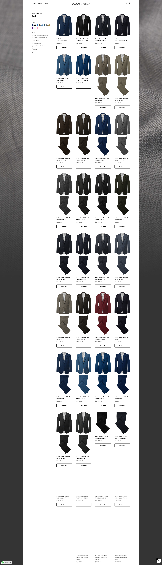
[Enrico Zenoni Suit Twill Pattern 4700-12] (64, 134)
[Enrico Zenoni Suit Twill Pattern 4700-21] (103, 254)
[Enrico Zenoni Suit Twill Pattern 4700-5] (83, 373)
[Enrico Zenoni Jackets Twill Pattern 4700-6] (83, 65)
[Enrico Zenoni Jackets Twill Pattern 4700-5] (64, 65)
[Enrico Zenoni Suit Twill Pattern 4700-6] (103, 373)
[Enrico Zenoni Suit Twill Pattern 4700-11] (122, 75)
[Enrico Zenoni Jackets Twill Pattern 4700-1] (83, 25)
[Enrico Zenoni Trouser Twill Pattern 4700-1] (103, 423)
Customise (64, 47)
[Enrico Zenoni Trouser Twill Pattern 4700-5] (103, 482)
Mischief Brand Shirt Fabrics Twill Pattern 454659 (82, 561)
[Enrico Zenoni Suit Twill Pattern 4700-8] (64, 433)
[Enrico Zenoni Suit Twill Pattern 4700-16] (64, 194)
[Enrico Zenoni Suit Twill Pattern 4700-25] (103, 313)
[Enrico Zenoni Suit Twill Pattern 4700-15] (122, 134)
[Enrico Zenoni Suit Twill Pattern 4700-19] (122, 194)
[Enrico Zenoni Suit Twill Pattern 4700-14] (103, 134)
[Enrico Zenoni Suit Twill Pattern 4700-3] (122, 313)
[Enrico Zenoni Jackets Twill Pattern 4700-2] (103, 25)
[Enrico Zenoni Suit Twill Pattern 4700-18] (103, 194)
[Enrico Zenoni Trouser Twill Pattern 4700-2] (122, 423)
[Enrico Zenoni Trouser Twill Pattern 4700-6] (122, 482)
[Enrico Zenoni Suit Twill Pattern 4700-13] (83, 134)
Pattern (37, 13)
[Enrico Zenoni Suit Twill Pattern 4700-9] (83, 433)
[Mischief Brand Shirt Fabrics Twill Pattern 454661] (122, 544)
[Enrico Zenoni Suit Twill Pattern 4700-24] (83, 313)
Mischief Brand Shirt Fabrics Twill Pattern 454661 (120, 561)
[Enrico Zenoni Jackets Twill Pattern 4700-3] (122, 25)
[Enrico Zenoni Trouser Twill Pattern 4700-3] (64, 482)
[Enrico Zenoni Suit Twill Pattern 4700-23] (64, 313)
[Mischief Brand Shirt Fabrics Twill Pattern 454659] (83, 544)
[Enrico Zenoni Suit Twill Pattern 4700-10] (103, 75)
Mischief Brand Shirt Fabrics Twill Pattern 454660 (101, 561)
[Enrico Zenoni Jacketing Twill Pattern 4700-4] (64, 25)
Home (33, 13)
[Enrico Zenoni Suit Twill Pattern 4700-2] (64, 254)
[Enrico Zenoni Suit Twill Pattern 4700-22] (122, 254)
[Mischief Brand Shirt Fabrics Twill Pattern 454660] (103, 544)
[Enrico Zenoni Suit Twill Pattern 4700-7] (122, 373)
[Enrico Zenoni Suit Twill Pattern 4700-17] (83, 194)
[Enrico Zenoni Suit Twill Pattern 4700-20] (83, 254)
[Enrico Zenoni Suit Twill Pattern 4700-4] (64, 373)
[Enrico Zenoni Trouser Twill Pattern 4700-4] (83, 482)
